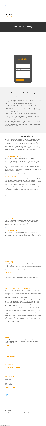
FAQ (6, 349)
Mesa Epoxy (7, 370)
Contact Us (7, 351)
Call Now (2, 425)
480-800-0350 (9, 16)
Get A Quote (7, 425)
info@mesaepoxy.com (9, 364)
